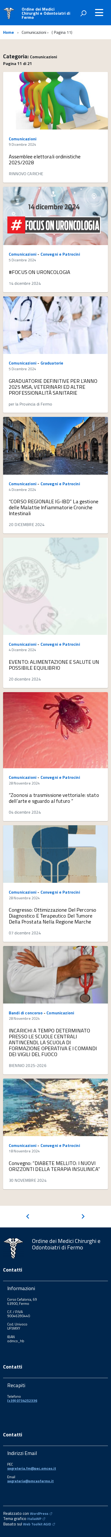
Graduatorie (52, 363)
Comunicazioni (22, 139)
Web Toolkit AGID (37, 1524)
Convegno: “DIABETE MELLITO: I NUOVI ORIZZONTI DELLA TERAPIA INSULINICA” (54, 1166)
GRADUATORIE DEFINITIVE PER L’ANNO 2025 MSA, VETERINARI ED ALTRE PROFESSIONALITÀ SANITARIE (53, 387)
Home (8, 32)
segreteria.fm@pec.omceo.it (31, 1468)
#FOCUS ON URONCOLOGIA (39, 272)
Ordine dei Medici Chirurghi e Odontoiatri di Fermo (46, 13)
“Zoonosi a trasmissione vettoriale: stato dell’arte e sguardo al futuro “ (54, 798)
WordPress (39, 1513)
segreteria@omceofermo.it (30, 1481)
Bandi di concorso (26, 1013)
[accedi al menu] (99, 13)
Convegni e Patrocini (60, 254)
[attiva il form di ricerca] (83, 13)
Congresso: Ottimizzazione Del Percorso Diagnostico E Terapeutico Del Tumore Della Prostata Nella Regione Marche (52, 916)
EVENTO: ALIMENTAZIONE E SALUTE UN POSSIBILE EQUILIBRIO (54, 665)
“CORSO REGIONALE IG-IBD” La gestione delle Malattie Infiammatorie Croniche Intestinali (53, 507)
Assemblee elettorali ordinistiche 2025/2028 (45, 159)
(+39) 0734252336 (22, 1400)
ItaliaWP (34, 1518)
